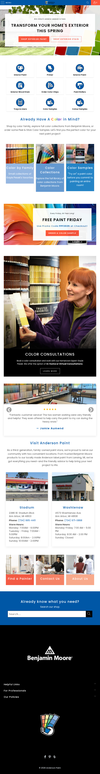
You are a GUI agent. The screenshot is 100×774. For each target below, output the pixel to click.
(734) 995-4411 (27, 520)
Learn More (50, 371)
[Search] (87, 2)
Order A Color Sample (62, 233)
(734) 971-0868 (73, 520)
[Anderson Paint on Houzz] (55, 757)
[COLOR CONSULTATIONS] (50, 302)
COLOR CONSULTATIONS (50, 354)
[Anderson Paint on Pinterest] (50, 757)
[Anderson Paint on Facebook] (45, 757)
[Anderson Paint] (50, 2)
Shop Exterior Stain (66, 39)
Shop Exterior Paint (34, 39)
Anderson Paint (53, 768)
